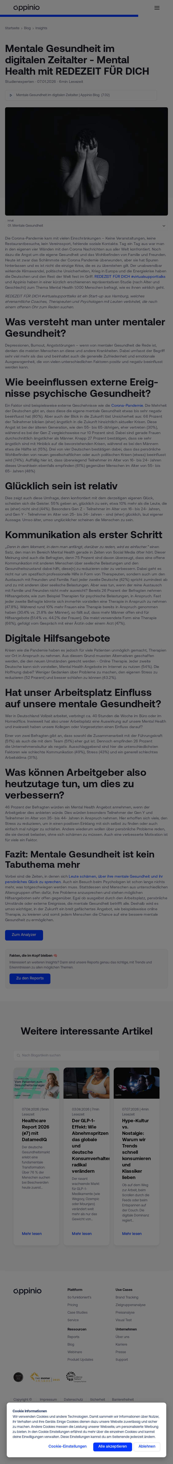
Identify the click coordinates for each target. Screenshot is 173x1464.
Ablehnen (147, 1447)
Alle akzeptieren (112, 1447)
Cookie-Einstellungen (68, 1447)
